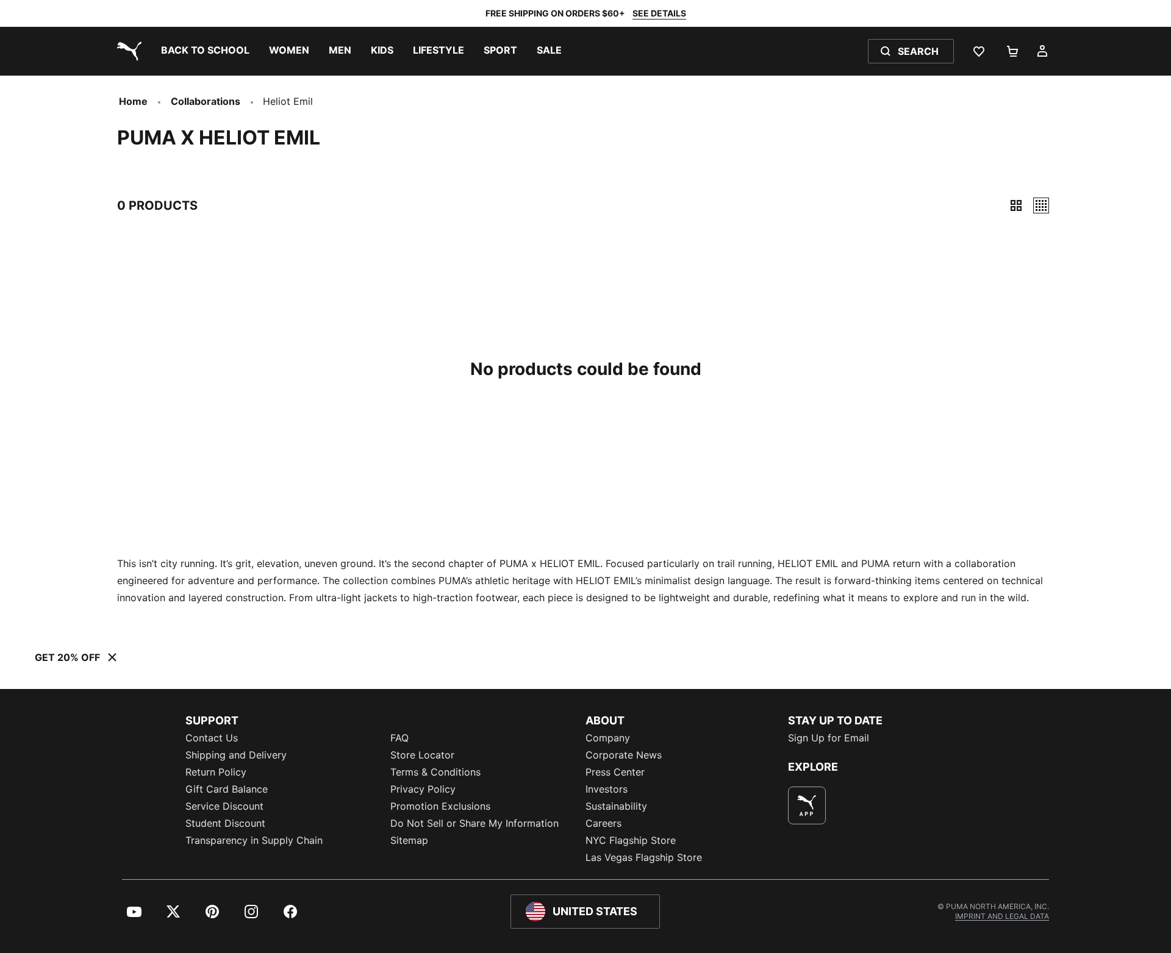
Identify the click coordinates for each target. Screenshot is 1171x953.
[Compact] (1016, 205)
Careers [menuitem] (603, 823)
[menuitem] (205, 51)
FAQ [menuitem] (399, 738)
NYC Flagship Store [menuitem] (631, 840)
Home (133, 101)
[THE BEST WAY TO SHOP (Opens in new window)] (807, 805)
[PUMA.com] (127, 51)
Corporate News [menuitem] (624, 755)
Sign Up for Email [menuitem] (828, 738)
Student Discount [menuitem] (225, 823)
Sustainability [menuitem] (616, 806)
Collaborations (205, 101)
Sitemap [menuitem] (409, 840)
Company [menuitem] (608, 738)
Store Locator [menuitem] (422, 755)
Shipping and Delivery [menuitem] (236, 755)
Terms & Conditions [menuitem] (435, 772)
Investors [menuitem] (607, 789)
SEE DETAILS (659, 13)
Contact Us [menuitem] (211, 738)
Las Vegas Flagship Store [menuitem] (644, 857)
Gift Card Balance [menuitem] (226, 789)
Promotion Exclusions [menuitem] (440, 806)
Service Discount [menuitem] (224, 806)
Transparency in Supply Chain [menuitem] (254, 840)
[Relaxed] (1041, 205)
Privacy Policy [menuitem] (423, 789)
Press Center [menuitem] (615, 772)
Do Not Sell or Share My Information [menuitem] (474, 823)
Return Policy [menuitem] (215, 772)
